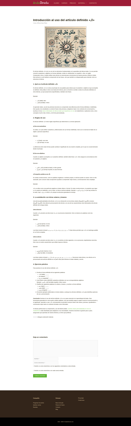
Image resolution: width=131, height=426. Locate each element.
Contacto (93, 3)
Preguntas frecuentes (38, 402)
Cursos (64, 3)
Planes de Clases (60, 405)
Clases (56, 3)
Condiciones (81, 400)
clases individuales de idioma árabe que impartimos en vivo (58, 111)
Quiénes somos (37, 405)
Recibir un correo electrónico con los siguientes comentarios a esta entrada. (55, 366)
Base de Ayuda (59, 402)
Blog (57, 409)
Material (81, 3)
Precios (73, 3)
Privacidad (81, 398)
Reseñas (35, 407)
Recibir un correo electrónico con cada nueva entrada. (49, 370)
